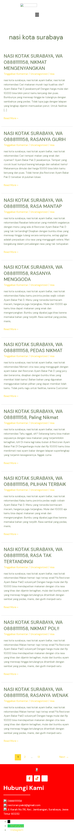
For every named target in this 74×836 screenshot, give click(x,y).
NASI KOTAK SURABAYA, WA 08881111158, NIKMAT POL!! (33, 625)
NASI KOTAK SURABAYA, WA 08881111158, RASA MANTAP (33, 203)
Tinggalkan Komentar (16, 74)
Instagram (16, 830)
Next (64, 757)
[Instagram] (9, 830)
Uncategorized (38, 74)
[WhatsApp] (9, 825)
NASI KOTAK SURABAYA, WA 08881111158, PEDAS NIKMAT (33, 347)
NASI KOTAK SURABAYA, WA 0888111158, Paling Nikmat (33, 414)
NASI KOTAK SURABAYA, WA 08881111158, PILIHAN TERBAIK (35, 481)
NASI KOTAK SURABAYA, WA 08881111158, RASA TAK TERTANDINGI (33, 555)
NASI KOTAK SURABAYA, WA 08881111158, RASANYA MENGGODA (33, 273)
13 (39, 757)
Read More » (11, 118)
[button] (37, 15)
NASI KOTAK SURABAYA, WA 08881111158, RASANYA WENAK (36, 692)
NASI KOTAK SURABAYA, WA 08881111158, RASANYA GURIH (35, 136)
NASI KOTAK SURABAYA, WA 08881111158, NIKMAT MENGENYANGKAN (33, 62)
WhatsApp (17, 825)
